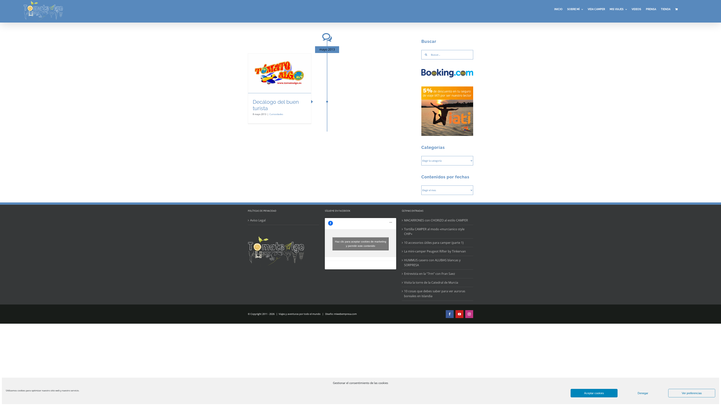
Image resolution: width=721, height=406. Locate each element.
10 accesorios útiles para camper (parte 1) (434, 243)
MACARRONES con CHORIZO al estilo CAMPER (436, 220)
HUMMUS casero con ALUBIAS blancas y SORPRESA (432, 262)
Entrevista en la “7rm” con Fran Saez (429, 274)
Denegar (643, 393)
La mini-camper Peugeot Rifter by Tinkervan (435, 251)
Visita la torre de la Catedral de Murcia (431, 282)
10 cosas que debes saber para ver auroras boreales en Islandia (434, 293)
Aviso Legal (258, 220)
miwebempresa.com (345, 314)
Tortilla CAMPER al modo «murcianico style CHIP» (434, 231)
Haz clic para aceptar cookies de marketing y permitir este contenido (360, 243)
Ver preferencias (692, 393)
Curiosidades (276, 114)
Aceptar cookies (594, 393)
